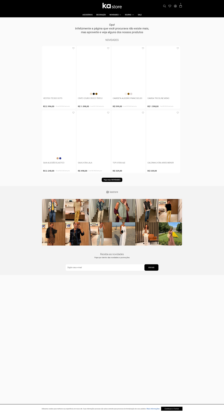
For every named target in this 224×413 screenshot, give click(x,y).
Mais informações (153, 409)
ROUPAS (128, 15)
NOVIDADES (114, 15)
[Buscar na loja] (164, 6)
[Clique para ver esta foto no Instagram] (53, 210)
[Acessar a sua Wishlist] (169, 6)
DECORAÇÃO (101, 15)
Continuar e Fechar (172, 409)
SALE (140, 15)
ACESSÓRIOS (87, 15)
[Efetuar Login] (175, 6)
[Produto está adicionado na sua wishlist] (73, 48)
